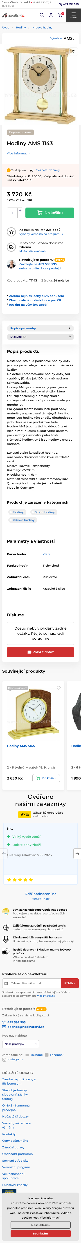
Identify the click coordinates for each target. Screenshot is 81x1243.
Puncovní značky (14, 1185)
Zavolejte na (38, 264)
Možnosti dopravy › (48, 170)
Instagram (15, 1059)
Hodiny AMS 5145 (21, 746)
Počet (12, 213)
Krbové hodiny (42, 27)
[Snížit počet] (20, 216)
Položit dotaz (43, 652)
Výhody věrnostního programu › (41, 234)
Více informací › (18, 153)
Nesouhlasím (40, 1225)
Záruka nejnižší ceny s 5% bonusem (36, 296)
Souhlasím (40, 1233)
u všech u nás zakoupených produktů (38, 929)
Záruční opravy (13, 1147)
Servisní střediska (15, 1160)
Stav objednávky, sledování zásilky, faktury (15, 1094)
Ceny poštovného (15, 1140)
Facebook (57, 1055)
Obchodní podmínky (17, 1154)
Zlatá (46, 554)
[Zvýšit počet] (20, 210)
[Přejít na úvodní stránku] (13, 15)
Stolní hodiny (45, 512)
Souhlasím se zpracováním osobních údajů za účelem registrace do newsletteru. (36, 994)
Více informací (46, 995)
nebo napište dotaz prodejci (40, 268)
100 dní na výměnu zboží (28, 304)
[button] (42, 15)
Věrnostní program (16, 1167)
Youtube (36, 1055)
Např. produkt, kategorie (31, 47)
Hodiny (21, 27)
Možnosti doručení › (32, 251)
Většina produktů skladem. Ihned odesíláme (31, 959)
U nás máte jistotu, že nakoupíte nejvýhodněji (43, 941)
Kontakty (9, 1134)
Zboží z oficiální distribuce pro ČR (35, 300)
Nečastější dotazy (15, 1116)
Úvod (5, 27)
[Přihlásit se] (51, 15)
